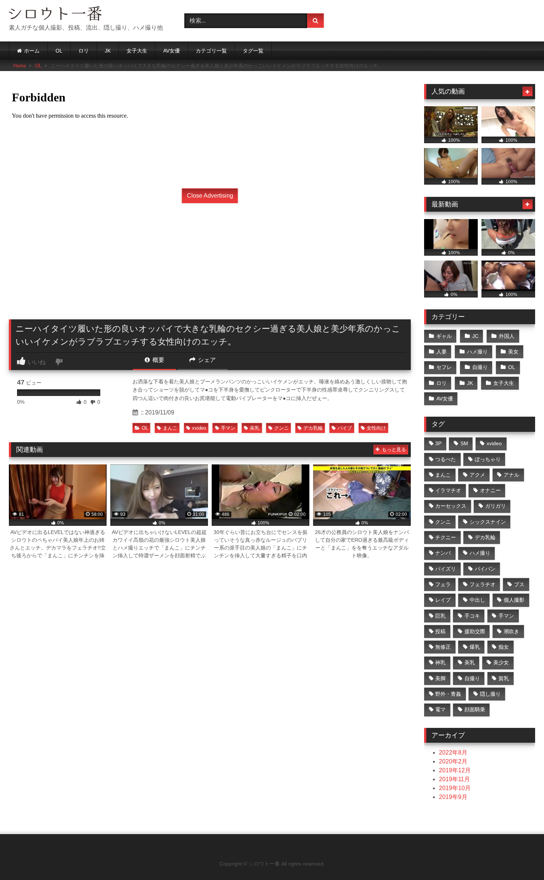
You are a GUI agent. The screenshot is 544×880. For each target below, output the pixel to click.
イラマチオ (448, 490)
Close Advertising (210, 195)
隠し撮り (490, 694)
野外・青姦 (448, 694)
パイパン (485, 569)
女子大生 (137, 51)
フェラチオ (483, 584)
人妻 (441, 352)
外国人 (506, 336)
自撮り (480, 367)
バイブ (345, 428)
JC (475, 336)
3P (438, 443)
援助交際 (474, 631)
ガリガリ (495, 506)
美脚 (440, 678)
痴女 (503, 647)
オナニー (490, 490)
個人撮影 (514, 600)
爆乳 (475, 647)
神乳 (440, 662)
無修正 (443, 647)
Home (19, 65)
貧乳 (503, 678)
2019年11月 (454, 779)
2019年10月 (455, 788)
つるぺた (445, 459)
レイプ (443, 600)
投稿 (440, 631)
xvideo (199, 428)
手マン (228, 428)
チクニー (445, 537)
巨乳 (440, 616)
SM (464, 443)
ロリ (83, 51)
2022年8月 (453, 752)
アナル (511, 475)
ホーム (32, 51)
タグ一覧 (253, 51)
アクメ (477, 475)
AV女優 (171, 51)
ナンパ (443, 553)
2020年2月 (453, 761)
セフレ (444, 367)
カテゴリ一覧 (211, 51)
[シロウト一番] (55, 14)
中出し (477, 600)
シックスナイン (488, 522)
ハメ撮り (477, 352)
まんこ (170, 428)
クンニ (281, 428)
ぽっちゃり (488, 459)
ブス (519, 584)
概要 (157, 360)
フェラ (443, 584)
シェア (206, 360)
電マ (440, 709)
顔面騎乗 (474, 709)
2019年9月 (453, 797)
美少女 (501, 662)
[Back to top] (521, 858)
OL (59, 51)
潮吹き (511, 631)
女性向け (376, 428)
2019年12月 (455, 770)
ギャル (444, 336)
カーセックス (450, 506)
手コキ (472, 616)
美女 (513, 352)
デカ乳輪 (313, 428)
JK (108, 51)
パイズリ (445, 569)
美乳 (254, 428)
